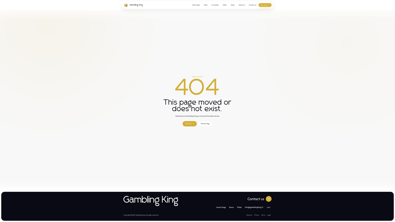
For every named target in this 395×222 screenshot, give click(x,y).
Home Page (221, 207)
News (231, 207)
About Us (249, 215)
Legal (269, 215)
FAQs (239, 207)
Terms (263, 215)
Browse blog (205, 123)
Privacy (256, 215)
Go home (188, 123)
